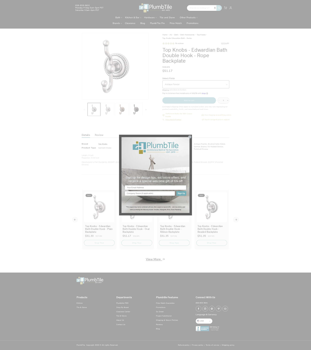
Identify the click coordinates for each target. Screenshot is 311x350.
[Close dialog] (190, 137)
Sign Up (181, 193)
